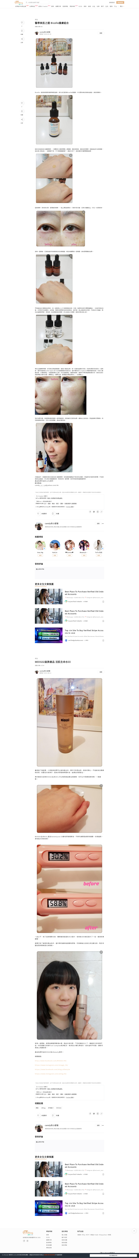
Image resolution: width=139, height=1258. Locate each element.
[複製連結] (22, 137)
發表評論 (40, 569)
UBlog (43, 1108)
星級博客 (65, 6)
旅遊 (89, 6)
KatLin (54, 552)
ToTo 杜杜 (98, 552)
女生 (93, 6)
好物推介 (51, 1108)
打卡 (45, 503)
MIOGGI (58, 1108)
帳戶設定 (64, 1237)
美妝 (37, 1108)
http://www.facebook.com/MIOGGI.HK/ (51, 1061)
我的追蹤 (64, 1242)
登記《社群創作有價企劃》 (55, 498)
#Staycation (103, 1235)
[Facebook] (22, 123)
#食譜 (92, 1235)
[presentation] (34, 546)
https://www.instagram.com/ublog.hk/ (51, 1074)
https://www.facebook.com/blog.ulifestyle (52, 1069)
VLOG (80, 6)
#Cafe (96, 1235)
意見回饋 (49, 1245)
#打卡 (87, 1235)
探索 (52, 6)
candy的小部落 (44, 32)
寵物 (111, 6)
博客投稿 (49, 1248)
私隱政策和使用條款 (49, 1255)
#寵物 (79, 1235)
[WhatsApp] (22, 128)
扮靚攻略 (67, 503)
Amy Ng (40, 552)
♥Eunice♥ (69, 552)
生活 (106, 6)
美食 (85, 6)
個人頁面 (64, 1235)
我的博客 (64, 1245)
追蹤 (101, 33)
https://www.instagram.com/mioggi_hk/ (51, 1065)
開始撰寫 (120, 2)
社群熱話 (32, 6)
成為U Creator (43, 6)
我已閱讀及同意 (113, 1255)
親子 (102, 6)
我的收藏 (64, 1240)
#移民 (109, 1235)
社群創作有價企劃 (20, 6)
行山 (115, 6)
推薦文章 (58, 6)
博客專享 (72, 6)
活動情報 (73, 503)
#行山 (83, 1235)
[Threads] (22, 133)
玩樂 (98, 6)
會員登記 (112, 2)
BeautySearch (84, 552)
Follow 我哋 (69, 506)
